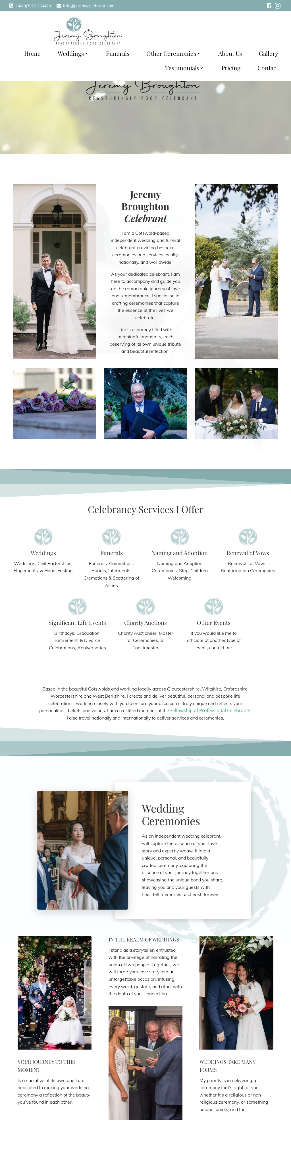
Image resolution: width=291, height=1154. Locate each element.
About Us (230, 53)
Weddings (71, 53)
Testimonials (182, 68)
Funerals (117, 53)
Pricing (230, 68)
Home (32, 53)
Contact (267, 68)
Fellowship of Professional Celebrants (210, 710)
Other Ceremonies (171, 53)
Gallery (268, 53)
